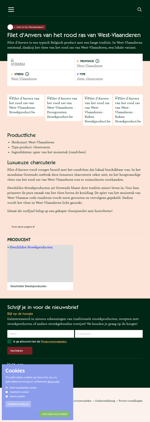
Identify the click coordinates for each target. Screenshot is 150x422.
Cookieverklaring (105, 400)
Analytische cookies (19, 392)
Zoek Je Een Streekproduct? (30, 27)
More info (53, 381)
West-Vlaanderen (90, 65)
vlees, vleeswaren (90, 78)
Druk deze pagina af (23, 226)
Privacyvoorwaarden (54, 341)
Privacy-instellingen (130, 400)
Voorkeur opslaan (18, 404)
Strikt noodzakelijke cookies (23, 387)
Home (10, 27)
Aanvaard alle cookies (54, 414)
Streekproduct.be (75, 10)
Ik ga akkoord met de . (40, 341)
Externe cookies (17, 396)
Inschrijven (17, 350)
